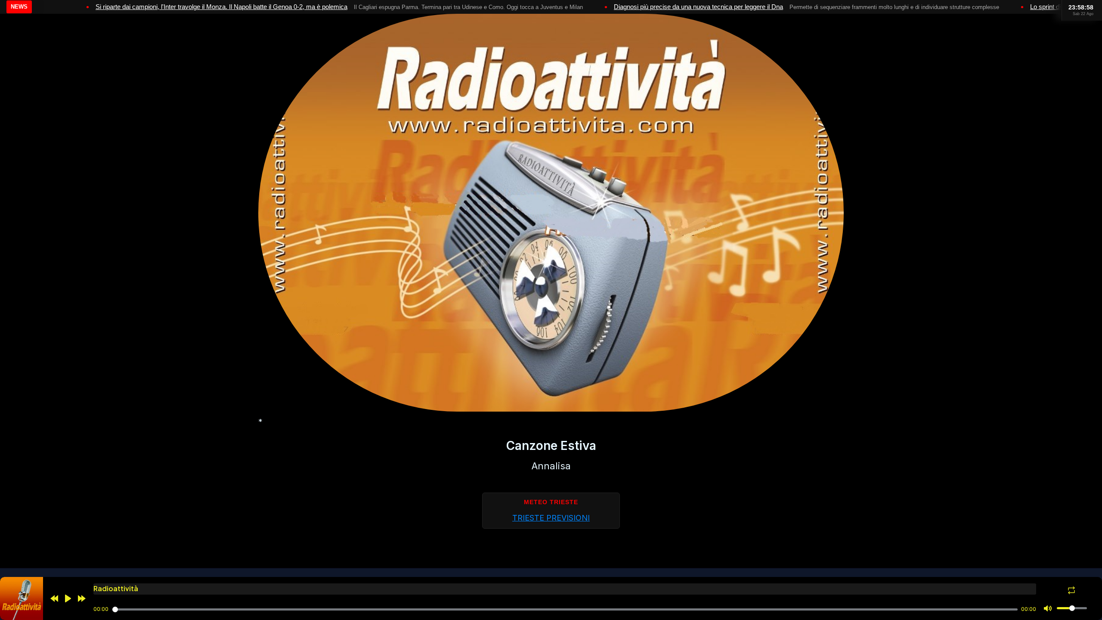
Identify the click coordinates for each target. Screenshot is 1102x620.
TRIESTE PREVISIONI (551, 517)
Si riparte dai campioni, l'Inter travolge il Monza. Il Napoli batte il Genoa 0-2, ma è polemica (221, 6)
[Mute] (1048, 608)
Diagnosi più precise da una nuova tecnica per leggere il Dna (698, 6)
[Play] (68, 598)
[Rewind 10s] (54, 598)
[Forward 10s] (82, 598)
